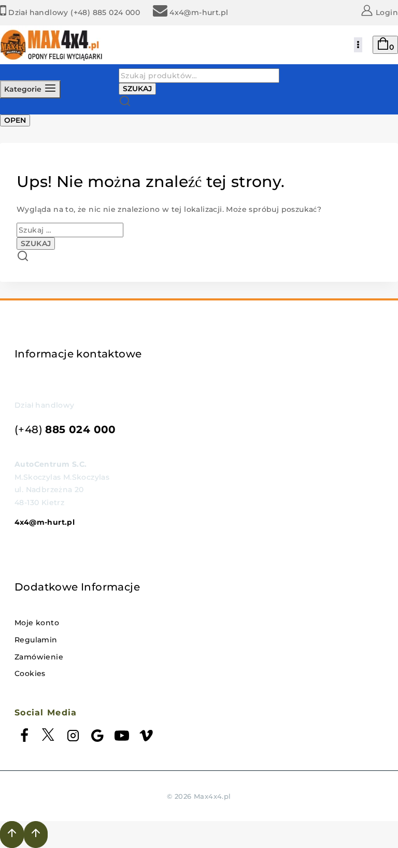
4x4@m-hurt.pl (45, 522)
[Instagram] (73, 738)
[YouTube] (122, 738)
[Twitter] (49, 738)
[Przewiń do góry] (12, 834)
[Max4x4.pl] (52, 44)
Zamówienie (39, 657)
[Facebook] (24, 738)
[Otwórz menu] (358, 44)
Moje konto (37, 622)
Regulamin (36, 639)
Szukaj (137, 88)
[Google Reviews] (97, 738)
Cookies (30, 673)
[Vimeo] (146, 738)
